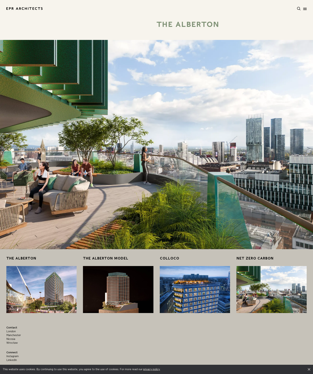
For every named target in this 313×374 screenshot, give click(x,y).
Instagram (12, 356)
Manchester (13, 335)
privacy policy (151, 369)
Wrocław (12, 342)
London (11, 331)
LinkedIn (11, 360)
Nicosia (10, 339)
